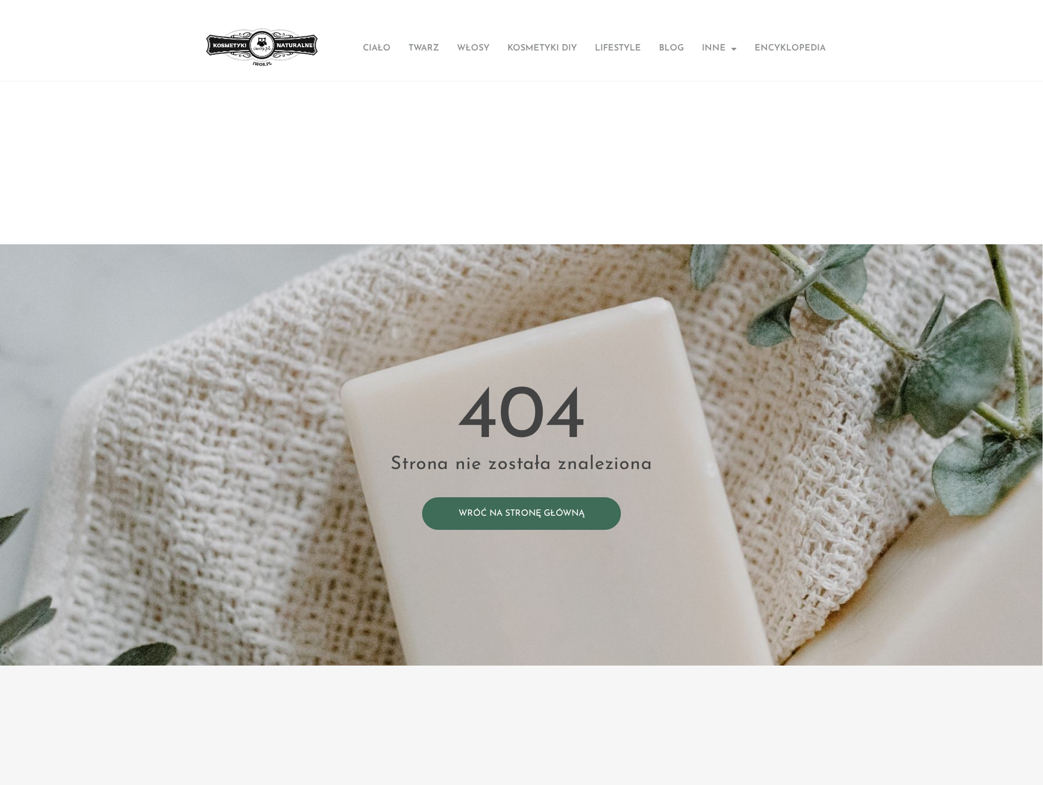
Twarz (424, 48)
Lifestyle (618, 48)
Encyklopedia (790, 48)
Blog (671, 48)
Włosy (473, 48)
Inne (714, 48)
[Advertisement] (521, 163)
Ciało (377, 48)
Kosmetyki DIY (542, 48)
